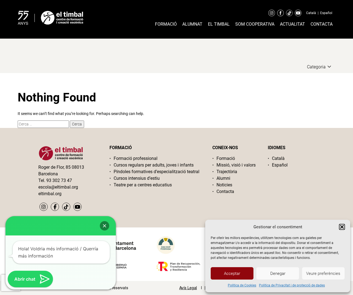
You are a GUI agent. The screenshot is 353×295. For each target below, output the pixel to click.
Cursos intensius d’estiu (137, 178)
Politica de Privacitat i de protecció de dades (292, 285)
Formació (166, 24)
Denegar (277, 273)
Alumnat (192, 24)
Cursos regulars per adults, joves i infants (154, 165)
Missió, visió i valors (236, 165)
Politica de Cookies (242, 285)
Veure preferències (323, 273)
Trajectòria (226, 171)
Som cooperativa (254, 24)
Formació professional (135, 158)
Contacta (322, 24)
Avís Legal (188, 288)
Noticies (224, 184)
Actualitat (292, 24)
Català (311, 13)
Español (326, 13)
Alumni (223, 178)
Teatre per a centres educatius (143, 184)
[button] (342, 227)
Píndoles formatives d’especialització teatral (156, 171)
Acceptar (232, 273)
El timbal (219, 24)
